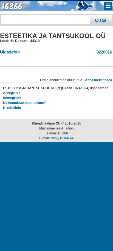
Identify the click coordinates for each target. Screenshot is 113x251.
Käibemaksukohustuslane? (24, 103)
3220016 (103, 52)
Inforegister (12, 98)
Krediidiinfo (12, 108)
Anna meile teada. (99, 80)
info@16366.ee (62, 138)
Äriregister (11, 93)
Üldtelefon (10, 52)
